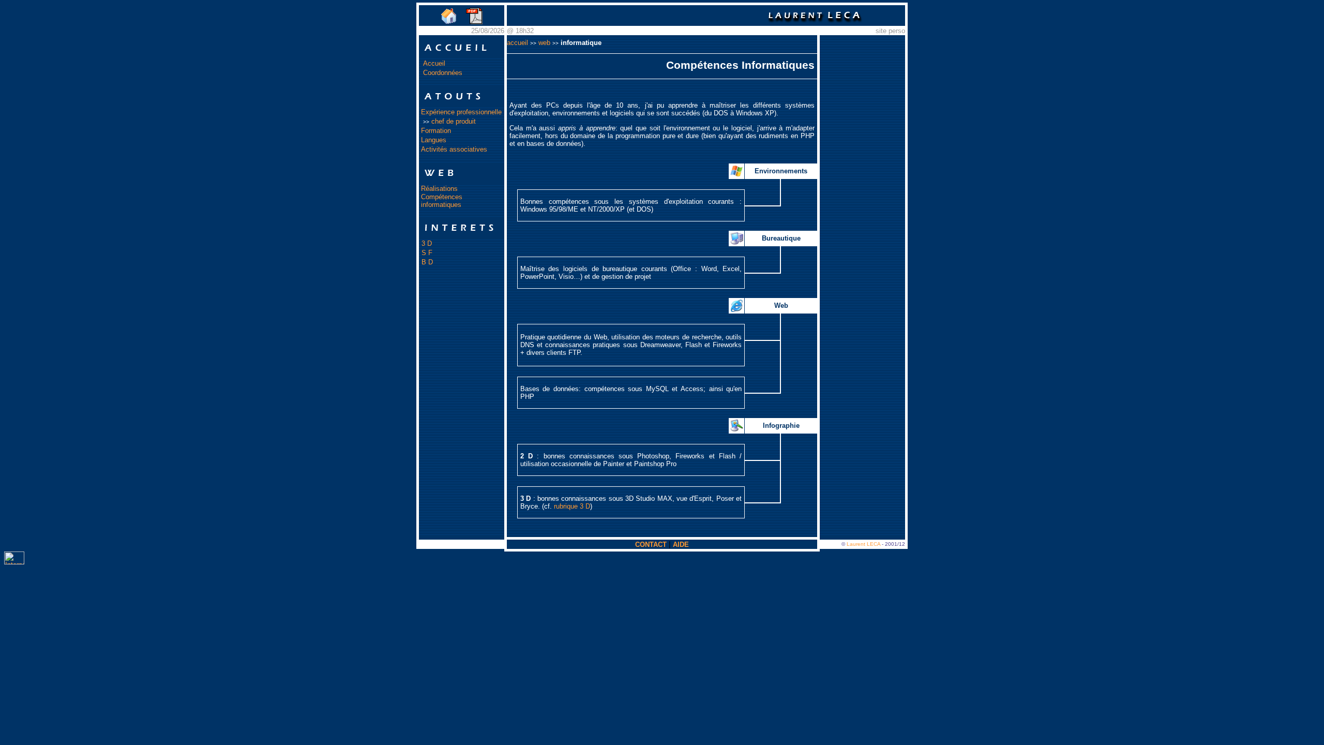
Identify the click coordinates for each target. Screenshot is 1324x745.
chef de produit (453, 121)
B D (427, 262)
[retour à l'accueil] (449, 22)
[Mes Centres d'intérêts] (461, 236)
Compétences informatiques (441, 200)
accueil (517, 43)
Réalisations (439, 188)
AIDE (681, 544)
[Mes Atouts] (461, 105)
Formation (436, 131)
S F (427, 253)
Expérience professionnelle (461, 112)
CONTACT (651, 544)
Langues (433, 140)
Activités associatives (454, 149)
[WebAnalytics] (14, 562)
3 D (427, 243)
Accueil (434, 63)
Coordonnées (442, 73)
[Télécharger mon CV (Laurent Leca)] (474, 22)
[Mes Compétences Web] (461, 181)
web (544, 43)
